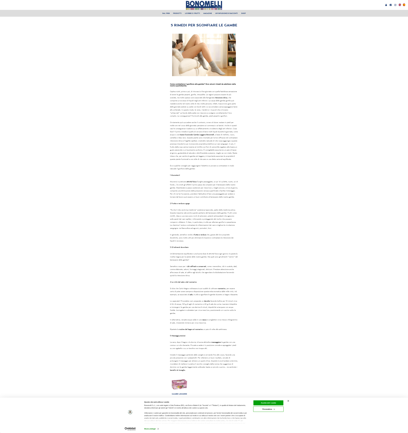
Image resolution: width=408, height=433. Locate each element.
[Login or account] (386, 5)
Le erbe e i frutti (192, 13)
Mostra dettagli (150, 429)
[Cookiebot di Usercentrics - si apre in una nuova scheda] (130, 428)
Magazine (207, 13)
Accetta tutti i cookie (268, 403)
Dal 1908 (166, 13)
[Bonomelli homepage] (204, 5)
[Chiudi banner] (288, 401)
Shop (243, 13)
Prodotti (177, 13)
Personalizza (267, 409)
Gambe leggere (179, 394)
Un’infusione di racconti (226, 13)
